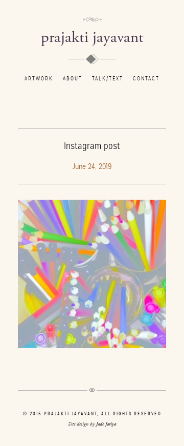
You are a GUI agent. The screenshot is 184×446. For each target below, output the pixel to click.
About (72, 78)
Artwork (39, 78)
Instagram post (92, 146)
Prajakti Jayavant (92, 38)
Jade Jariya (106, 424)
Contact (146, 78)
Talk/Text (107, 78)
